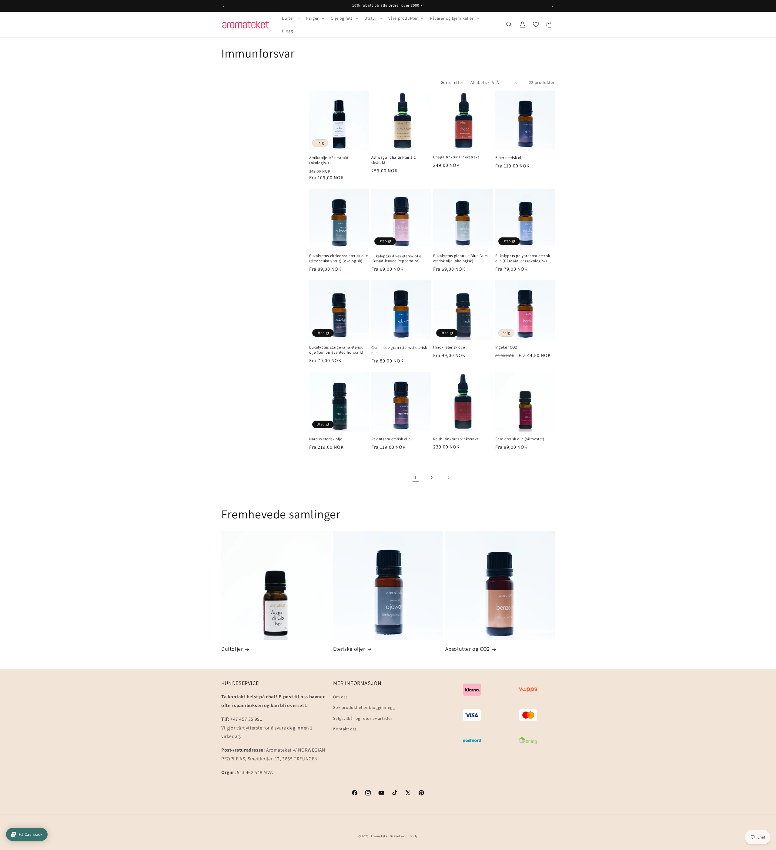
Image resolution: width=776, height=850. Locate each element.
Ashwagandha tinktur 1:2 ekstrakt (393, 160)
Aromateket (380, 836)
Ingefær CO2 (506, 347)
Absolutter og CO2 (467, 648)
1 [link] (415, 477)
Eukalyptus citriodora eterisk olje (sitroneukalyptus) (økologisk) (338, 258)
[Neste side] (448, 477)
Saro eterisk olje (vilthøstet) (519, 439)
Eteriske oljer (349, 648)
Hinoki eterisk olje (449, 347)
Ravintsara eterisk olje (391, 439)
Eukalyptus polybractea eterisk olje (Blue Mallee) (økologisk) (522, 258)
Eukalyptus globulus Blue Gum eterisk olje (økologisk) (460, 258)
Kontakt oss (345, 729)
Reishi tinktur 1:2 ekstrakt (455, 439)
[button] (290, 18)
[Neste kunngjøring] (552, 6)
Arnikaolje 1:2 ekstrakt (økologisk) (329, 160)
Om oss (340, 697)
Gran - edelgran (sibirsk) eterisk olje (399, 350)
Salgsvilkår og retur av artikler (362, 718)
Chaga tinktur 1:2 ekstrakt (456, 157)
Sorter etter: (452, 82)
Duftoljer (232, 648)
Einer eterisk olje (510, 157)
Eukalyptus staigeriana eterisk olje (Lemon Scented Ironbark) (336, 350)
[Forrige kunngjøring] (223, 6)
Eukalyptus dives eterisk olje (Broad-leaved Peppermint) (396, 259)
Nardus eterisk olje (325, 439)
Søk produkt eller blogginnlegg (364, 707)
